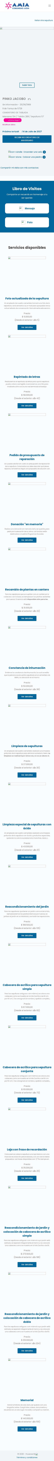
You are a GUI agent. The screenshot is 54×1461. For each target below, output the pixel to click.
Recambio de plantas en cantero (27, 589)
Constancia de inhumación (27, 668)
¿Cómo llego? (14, 120)
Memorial (27, 1400)
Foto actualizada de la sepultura (27, 298)
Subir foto (27, 85)
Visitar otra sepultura (44, 20)
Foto (30, 222)
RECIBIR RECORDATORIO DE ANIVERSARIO (27, 139)
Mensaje (30, 208)
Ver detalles (27, 327)
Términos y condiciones (26, 1457)
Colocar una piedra (34, 157)
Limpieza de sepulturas (27, 746)
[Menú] (49, 6)
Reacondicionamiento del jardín (27, 906)
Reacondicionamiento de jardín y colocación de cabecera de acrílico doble (27, 1318)
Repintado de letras (27, 377)
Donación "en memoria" (27, 524)
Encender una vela (34, 151)
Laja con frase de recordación (27, 1149)
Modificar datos (9, 124)
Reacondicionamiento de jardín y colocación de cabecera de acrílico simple (27, 1231)
